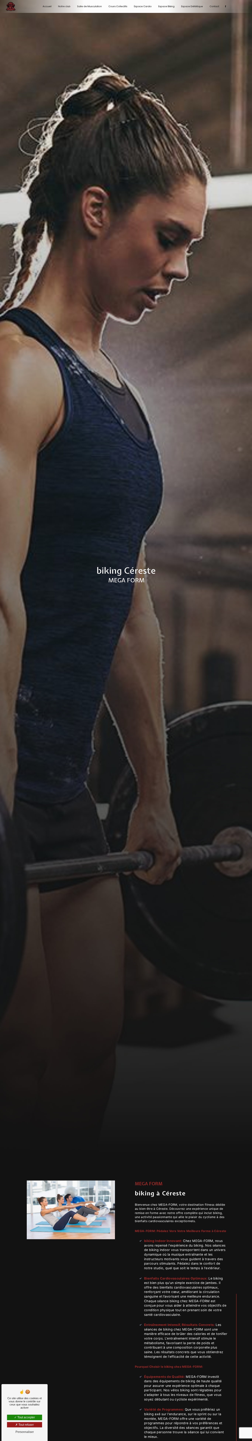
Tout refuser (26, 1424)
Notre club (64, 6)
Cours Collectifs (117, 6)
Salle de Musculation (89, 6)
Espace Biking (166, 6)
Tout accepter (26, 1417)
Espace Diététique (192, 6)
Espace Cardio (143, 6)
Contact (214, 6)
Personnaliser (24, 1431)
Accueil (47, 6)
